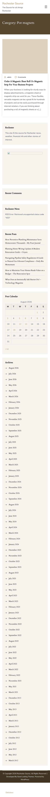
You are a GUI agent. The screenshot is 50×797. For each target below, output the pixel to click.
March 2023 (13, 601)
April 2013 (13, 715)
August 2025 (13, 436)
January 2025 (14, 476)
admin (9, 77)
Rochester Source (12, 3)
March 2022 (13, 669)
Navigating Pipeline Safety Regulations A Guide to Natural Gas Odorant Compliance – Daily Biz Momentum (24, 261)
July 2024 (12, 510)
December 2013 (15, 698)
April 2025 (13, 459)
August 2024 (13, 504)
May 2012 (12, 754)
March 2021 (13, 692)
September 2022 (15, 635)
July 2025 (12, 442)
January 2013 (14, 726)
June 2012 (12, 749)
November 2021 (15, 681)
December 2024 (15, 482)
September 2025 (15, 430)
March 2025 (13, 464)
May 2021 (12, 686)
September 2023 (15, 567)
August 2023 (13, 572)
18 (14, 330)
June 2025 (12, 447)
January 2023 (14, 612)
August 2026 (13, 368)
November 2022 (15, 624)
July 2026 (12, 373)
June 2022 (12, 652)
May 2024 (12, 521)
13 (26, 324)
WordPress (25, 779)
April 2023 (13, 595)
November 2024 (15, 487)
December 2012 (15, 732)
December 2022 (15, 618)
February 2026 (14, 402)
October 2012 (14, 737)
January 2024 (14, 544)
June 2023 (12, 584)
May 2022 (12, 658)
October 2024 (14, 493)
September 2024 (15, 499)
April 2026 (13, 390)
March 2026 (13, 396)
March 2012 (13, 760)
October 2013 (14, 703)
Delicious (9, 792)
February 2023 (14, 607)
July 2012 (12, 743)
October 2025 (14, 425)
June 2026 (12, 379)
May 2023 (12, 590)
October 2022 (14, 629)
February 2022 (14, 675)
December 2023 (15, 550)
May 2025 (12, 453)
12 (20, 324)
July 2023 (12, 578)
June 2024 (12, 516)
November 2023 (15, 555)
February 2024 (14, 538)
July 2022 (12, 646)
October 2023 (14, 561)
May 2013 (12, 709)
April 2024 (13, 527)
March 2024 (13, 533)
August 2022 (13, 641)
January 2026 (14, 408)
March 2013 (13, 720)
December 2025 (15, 413)
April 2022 (13, 664)
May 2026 (12, 385)
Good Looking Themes (25, 777)
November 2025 (15, 419)
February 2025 (14, 470)
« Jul (7, 349)
